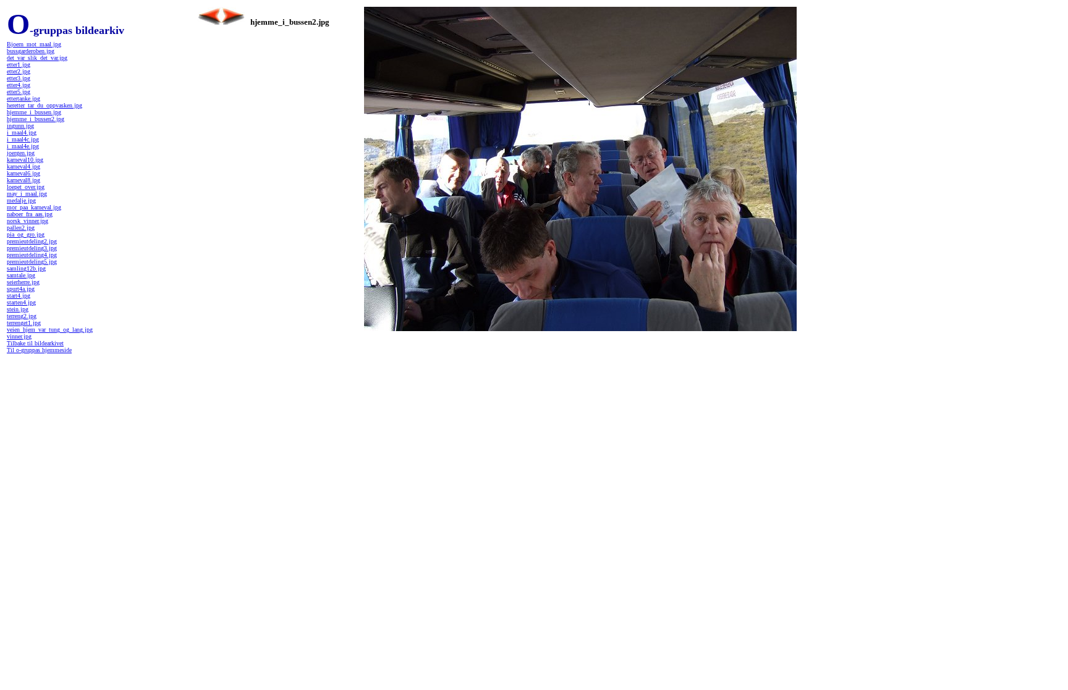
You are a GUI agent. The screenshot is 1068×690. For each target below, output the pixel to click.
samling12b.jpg (26, 268)
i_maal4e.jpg (23, 146)
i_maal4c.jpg (23, 139)
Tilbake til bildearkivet (35, 343)
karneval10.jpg (25, 159)
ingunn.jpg (20, 125)
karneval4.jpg (23, 166)
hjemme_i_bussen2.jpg (35, 119)
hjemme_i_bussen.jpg (34, 112)
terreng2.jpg (21, 316)
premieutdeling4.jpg (32, 254)
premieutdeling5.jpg (32, 261)
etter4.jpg (18, 85)
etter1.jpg (18, 64)
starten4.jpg (21, 302)
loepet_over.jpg (25, 186)
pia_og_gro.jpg (25, 234)
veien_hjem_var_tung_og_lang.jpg (50, 329)
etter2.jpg (18, 71)
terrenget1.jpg (24, 322)
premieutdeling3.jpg (32, 248)
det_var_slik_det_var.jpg (37, 57)
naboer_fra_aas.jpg (30, 214)
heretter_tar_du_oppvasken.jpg (44, 105)
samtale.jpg (21, 275)
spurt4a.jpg (21, 288)
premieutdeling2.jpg (32, 241)
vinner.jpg (19, 336)
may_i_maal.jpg (27, 193)
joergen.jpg (21, 152)
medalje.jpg (21, 200)
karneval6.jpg (23, 173)
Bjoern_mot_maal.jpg (34, 44)
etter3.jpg (18, 78)
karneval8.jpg (23, 180)
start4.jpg (18, 295)
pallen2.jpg (21, 227)
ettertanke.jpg (23, 98)
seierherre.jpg (23, 282)
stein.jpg (17, 309)
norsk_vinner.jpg (27, 220)
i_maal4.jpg (21, 132)
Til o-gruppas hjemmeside (39, 350)
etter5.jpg (18, 91)
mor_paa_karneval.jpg (34, 207)
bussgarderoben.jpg (30, 51)
